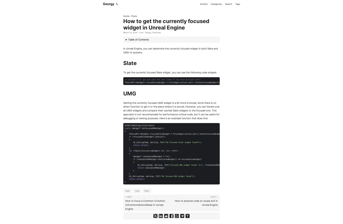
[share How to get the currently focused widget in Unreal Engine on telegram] (182, 216)
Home (126, 16)
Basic (147, 191)
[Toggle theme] (117, 4)
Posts (134, 16)
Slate (127, 191)
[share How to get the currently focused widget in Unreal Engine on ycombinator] (188, 216)
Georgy (108, 4)
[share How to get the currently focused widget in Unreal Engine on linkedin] (161, 216)
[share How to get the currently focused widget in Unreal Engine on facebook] (171, 216)
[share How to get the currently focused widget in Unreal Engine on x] (155, 216)
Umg (137, 191)
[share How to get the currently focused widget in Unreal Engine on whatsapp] (177, 216)
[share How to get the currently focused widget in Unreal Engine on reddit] (166, 216)
